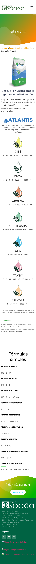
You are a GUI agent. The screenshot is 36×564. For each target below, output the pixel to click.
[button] (32, 7)
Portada (4, 48)
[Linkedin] (14, 537)
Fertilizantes (27, 48)
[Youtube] (9, 537)
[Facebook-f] (4, 537)
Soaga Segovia (14, 48)
